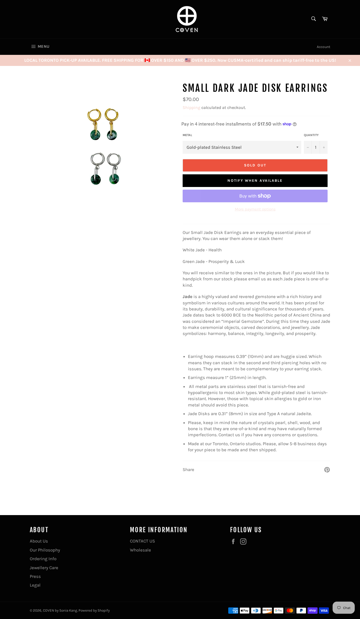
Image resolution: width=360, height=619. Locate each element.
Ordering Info (43, 558)
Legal (35, 585)
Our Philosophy (45, 550)
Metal (187, 135)
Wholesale (140, 550)
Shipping (191, 107)
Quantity (311, 135)
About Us (39, 541)
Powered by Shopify (94, 610)
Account (323, 47)
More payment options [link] (255, 209)
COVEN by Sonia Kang (60, 610)
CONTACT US (142, 541)
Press (35, 576)
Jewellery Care (44, 567)
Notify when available (255, 180)
